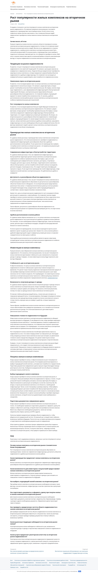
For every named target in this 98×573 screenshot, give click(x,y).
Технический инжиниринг (59, 565)
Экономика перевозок (16, 7)
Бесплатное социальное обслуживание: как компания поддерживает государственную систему (71, 551)
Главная (12, 13)
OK (79, 571)
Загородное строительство (57, 7)
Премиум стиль (14, 567)
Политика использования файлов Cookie (57, 560)
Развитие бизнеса (71, 7)
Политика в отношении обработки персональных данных (29, 560)
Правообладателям (15, 562)
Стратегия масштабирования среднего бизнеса (38, 565)
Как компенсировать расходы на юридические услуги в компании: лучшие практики (27, 551)
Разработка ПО (24, 567)
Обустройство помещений (17, 9)
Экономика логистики (30, 7)
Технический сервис (43, 7)
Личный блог (19, 13)
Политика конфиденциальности (78, 560)
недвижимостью (53, 278)
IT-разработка (71, 565)
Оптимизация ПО (81, 565)
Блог (11, 560)
